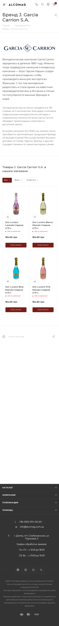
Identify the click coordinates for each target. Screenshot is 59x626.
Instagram (25, 570)
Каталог (7, 487)
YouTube (33, 570)
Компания (8, 495)
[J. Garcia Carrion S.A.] (29, 48)
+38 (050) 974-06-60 (30, 522)
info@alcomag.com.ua (32, 526)
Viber (41, 570)
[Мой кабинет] (48, 4)
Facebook (18, 570)
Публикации (10, 502)
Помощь (7, 510)
